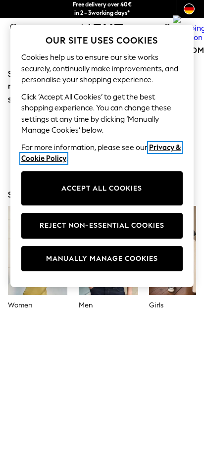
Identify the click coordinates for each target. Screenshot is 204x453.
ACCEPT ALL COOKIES (101, 188)
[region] (102, 156)
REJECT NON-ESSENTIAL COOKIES (102, 225)
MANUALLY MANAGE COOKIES (102, 258)
